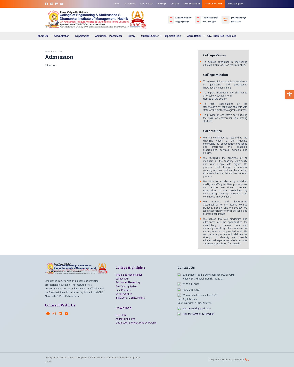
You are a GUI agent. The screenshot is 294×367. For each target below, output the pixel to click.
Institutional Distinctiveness (130, 298)
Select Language (235, 4)
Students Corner (150, 36)
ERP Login (161, 4)
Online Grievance (192, 4)
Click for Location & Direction (198, 314)
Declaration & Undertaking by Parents (136, 323)
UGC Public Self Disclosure (221, 36)
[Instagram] (51, 3)
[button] (289, 94)
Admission (101, 36)
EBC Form (121, 315)
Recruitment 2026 (213, 4)
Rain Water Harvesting (128, 282)
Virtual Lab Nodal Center (129, 275)
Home (116, 4)
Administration (61, 36)
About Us (43, 36)
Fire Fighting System (126, 286)
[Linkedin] (56, 3)
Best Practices (123, 290)
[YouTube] (61, 3)
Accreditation (194, 36)
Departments (82, 36)
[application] (49, 36)
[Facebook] (46, 3)
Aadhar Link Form (125, 319)
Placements (115, 36)
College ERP (122, 279)
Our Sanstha (129, 4)
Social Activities (124, 294)
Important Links (173, 36)
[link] (247, 360)
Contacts (175, 4)
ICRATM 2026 (146, 4)
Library (131, 36)
